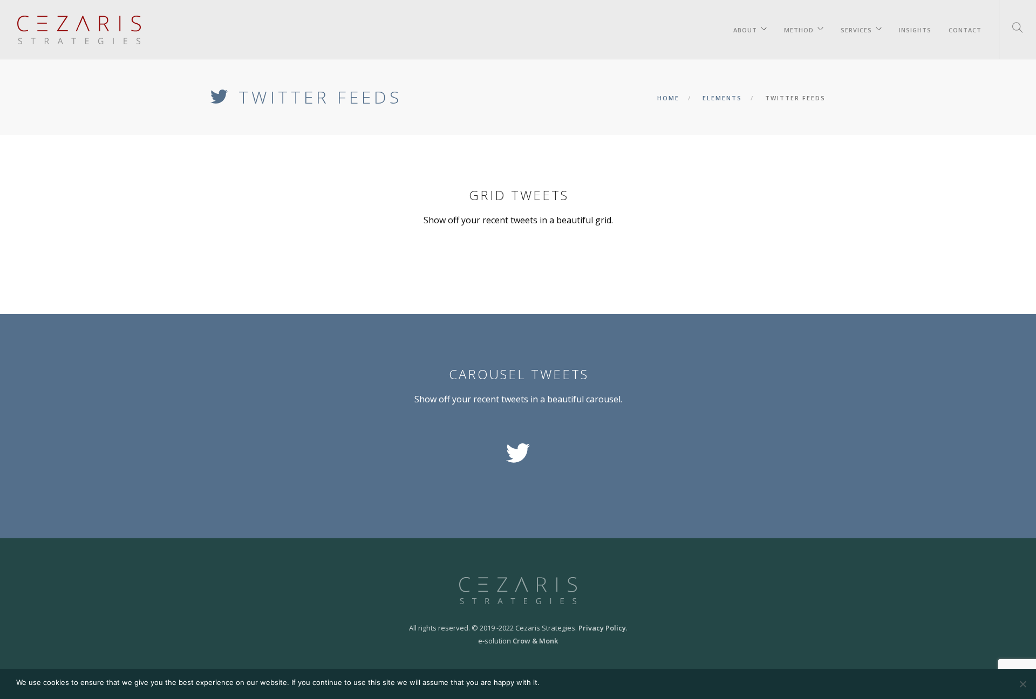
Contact (965, 28)
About (745, 28)
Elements (722, 98)
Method (799, 28)
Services (856, 28)
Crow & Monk (535, 641)
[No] (1022, 684)
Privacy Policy (602, 628)
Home (668, 98)
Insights (915, 28)
